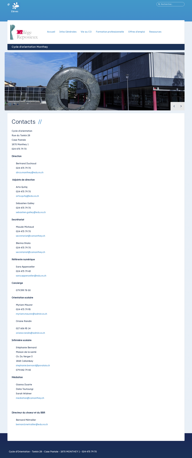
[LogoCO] (24, 31)
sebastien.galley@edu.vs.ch (31, 212)
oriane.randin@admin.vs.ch (30, 332)
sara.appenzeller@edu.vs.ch (31, 275)
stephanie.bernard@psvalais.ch (33, 365)
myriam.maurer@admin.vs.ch (31, 313)
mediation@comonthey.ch (30, 398)
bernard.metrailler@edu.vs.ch (32, 424)
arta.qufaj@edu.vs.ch (27, 196)
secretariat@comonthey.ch (30, 235)
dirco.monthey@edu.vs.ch (29, 172)
